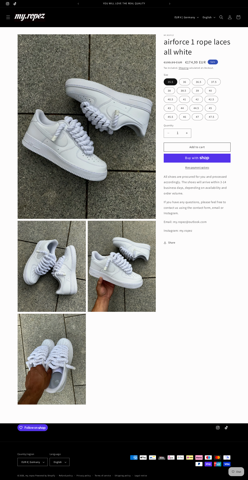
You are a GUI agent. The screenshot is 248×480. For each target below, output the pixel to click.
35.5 (170, 82)
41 (184, 99)
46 (184, 117)
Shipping (184, 67)
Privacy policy (84, 475)
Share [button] (171, 242)
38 (169, 90)
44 (182, 108)
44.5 (196, 108)
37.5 (214, 82)
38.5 (183, 90)
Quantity (168, 125)
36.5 (198, 82)
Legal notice (141, 475)
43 (169, 108)
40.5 (170, 99)
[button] (8, 17)
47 (197, 117)
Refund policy (66, 475)
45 (210, 108)
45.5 (170, 117)
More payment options (197, 167)
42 (197, 99)
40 (210, 90)
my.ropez (30, 475)
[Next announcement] (169, 3)
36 (184, 82)
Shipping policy (123, 475)
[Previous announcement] (78, 3)
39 (197, 90)
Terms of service (103, 475)
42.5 (211, 99)
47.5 (211, 117)
